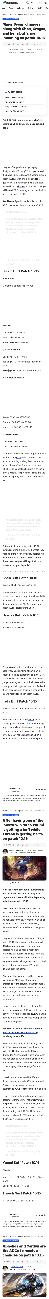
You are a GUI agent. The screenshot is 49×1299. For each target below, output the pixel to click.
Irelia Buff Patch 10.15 (14, 111)
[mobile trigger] (44, 3)
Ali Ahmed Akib (17, 49)
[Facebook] (37, 790)
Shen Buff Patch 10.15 (14, 102)
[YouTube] (42, 790)
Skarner (21, 186)
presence (24, 1088)
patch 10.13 (22, 1010)
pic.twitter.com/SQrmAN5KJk (21, 232)
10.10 (31, 719)
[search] (27, 3)
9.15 (18, 457)
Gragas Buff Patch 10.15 (15, 107)
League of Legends (11, 19)
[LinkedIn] (45, 790)
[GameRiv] (10, 2)
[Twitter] (39, 790)
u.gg (26, 731)
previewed (38, 171)
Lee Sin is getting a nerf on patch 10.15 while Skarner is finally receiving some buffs (22, 1032)
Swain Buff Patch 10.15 (15, 98)
